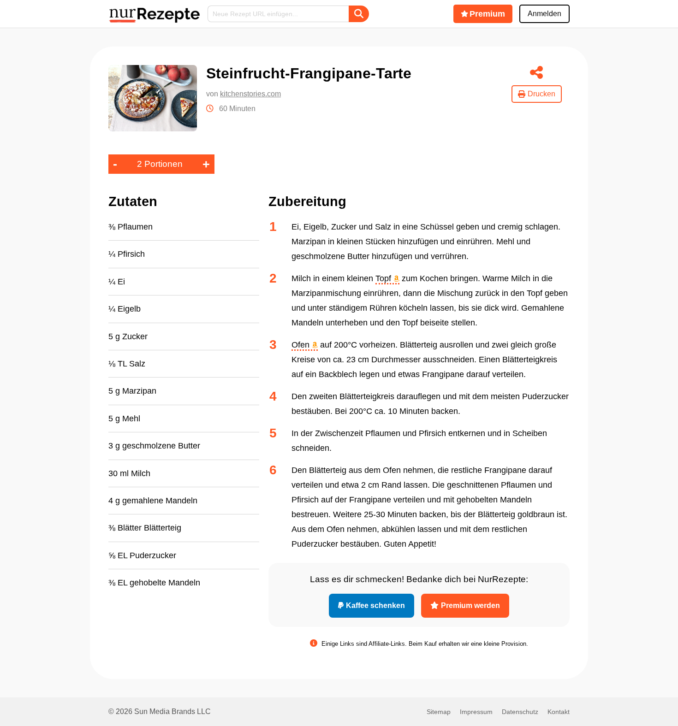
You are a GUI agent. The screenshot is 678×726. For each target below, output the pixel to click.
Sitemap (439, 711)
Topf (384, 278)
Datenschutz (520, 711)
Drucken (541, 94)
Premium (487, 13)
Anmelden (544, 14)
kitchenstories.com (250, 94)
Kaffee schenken (375, 605)
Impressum (476, 711)
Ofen (301, 344)
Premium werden (470, 605)
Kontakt (558, 711)
